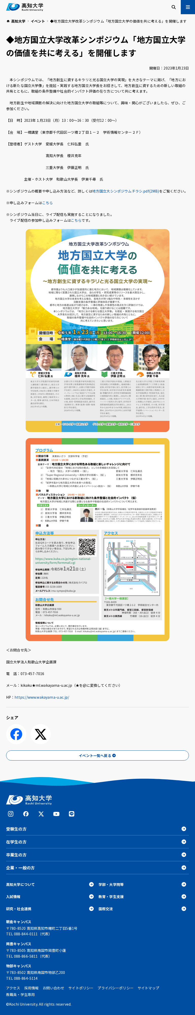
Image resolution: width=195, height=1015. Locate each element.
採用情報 (31, 987)
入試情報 (13, 896)
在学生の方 (16, 842)
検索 (174, 7)
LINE (71, 813)
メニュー (188, 7)
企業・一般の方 (20, 868)
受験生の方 (16, 829)
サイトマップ (148, 987)
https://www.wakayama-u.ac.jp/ (41, 697)
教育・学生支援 (111, 896)
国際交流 (106, 908)
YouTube (56, 813)
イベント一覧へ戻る (95, 755)
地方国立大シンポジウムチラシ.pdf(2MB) (125, 191)
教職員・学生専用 (20, 994)
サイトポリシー (80, 987)
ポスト (40, 734)
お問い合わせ (53, 987)
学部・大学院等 (111, 884)
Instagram (10, 813)
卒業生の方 (16, 855)
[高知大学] (24, 7)
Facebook (25, 813)
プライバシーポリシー (116, 987)
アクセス (13, 987)
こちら (47, 202)
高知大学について (20, 884)
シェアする (16, 734)
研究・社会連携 (18, 908)
